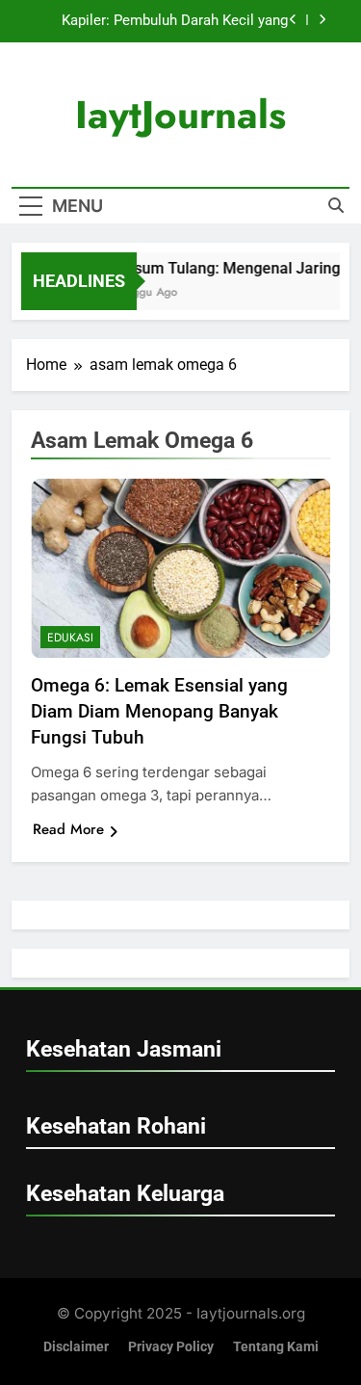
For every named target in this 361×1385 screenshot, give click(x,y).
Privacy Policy (171, 1347)
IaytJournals (180, 115)
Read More (68, 829)
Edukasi (70, 637)
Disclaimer (76, 1347)
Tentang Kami (276, 1347)
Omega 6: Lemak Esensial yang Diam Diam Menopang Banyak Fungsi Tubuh (159, 711)
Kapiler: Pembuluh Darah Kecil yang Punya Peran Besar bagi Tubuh (175, 21)
